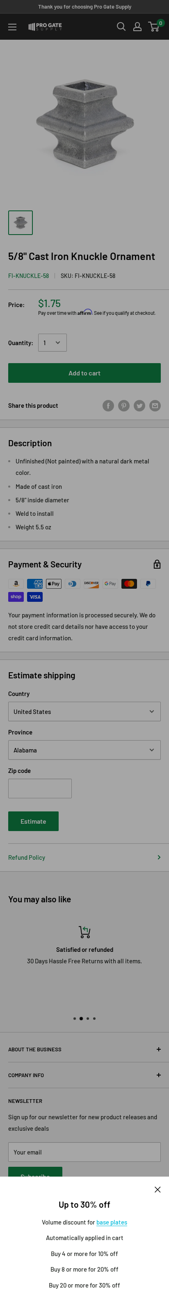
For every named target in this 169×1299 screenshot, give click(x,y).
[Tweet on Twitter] (139, 405)
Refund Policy (26, 857)
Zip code (19, 770)
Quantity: (20, 342)
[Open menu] (12, 27)
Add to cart (84, 373)
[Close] (158, 1189)
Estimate (33, 821)
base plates (111, 1222)
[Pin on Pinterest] (124, 405)
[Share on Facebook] (108, 405)
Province (20, 732)
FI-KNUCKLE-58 (28, 275)
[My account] (137, 26)
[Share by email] (155, 405)
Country (19, 693)
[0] (154, 27)
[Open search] (121, 26)
